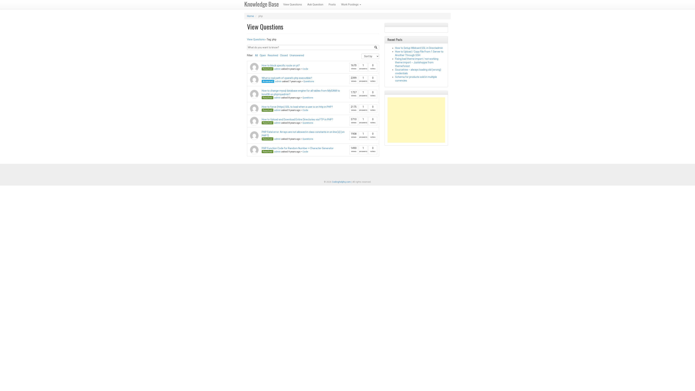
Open (263, 55)
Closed (284, 55)
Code (305, 69)
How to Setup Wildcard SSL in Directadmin (419, 48)
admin (277, 69)
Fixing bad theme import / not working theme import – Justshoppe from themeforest (416, 62)
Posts (332, 4)
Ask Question (315, 4)
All (256, 55)
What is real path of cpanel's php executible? (287, 78)
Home (250, 16)
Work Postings (350, 4)
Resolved (273, 55)
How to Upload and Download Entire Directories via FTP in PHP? (297, 119)
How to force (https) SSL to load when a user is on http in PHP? (297, 106)
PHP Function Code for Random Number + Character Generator (298, 148)
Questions (308, 81)
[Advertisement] (416, 120)
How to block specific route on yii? (281, 65)
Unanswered (297, 55)
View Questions (292, 4)
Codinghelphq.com (341, 182)
